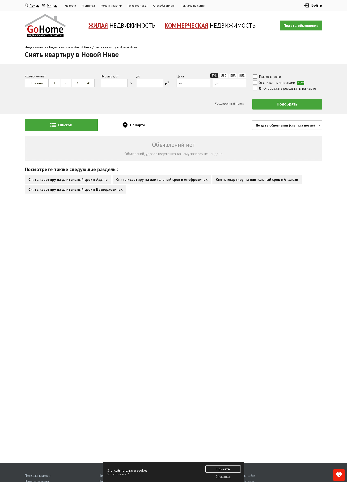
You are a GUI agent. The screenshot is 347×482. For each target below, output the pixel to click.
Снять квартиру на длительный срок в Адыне (68, 179)
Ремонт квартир (111, 5)
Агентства (88, 5)
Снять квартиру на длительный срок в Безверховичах (75, 189)
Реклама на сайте (193, 5)
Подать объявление (301, 25)
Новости (70, 5)
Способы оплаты (164, 5)
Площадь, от (109, 76)
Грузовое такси (137, 5)
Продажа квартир (38, 476)
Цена (180, 76)
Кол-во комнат (35, 76)
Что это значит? (118, 474)
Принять (223, 469)
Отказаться (223, 477)
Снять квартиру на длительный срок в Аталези (257, 179)
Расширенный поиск (229, 103)
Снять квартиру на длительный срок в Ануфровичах (161, 179)
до (138, 76)
